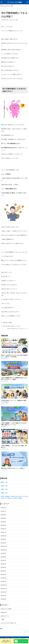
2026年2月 (3, 528)
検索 (1, 628)
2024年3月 (3, 574)
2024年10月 (4, 550)
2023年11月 (4, 588)
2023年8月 (3, 599)
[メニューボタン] (1, 2)
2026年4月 (3, 521)
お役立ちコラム (5, 616)
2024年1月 (3, 581)
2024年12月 (4, 546)
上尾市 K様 (4, 492)
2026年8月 (3, 507)
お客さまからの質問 (14, 19)
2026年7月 (3, 511)
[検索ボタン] (27, 2)
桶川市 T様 (4, 482)
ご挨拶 (2, 619)
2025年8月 (3, 539)
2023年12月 (4, 585)
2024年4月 (3, 571)
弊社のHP (3, 124)
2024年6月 (3, 564)
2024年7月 (3, 560)
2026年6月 (3, 514)
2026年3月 (3, 525)
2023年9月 (3, 595)
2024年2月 (3, 578)
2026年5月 (3, 518)
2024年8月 (3, 557)
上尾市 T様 (4, 485)
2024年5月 (3, 567)
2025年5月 (3, 543)
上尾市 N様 (4, 489)
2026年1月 (3, 532)
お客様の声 (4, 612)
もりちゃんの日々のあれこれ (8, 623)
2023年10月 (4, 592)
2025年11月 (4, 535)
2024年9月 (3, 553)
